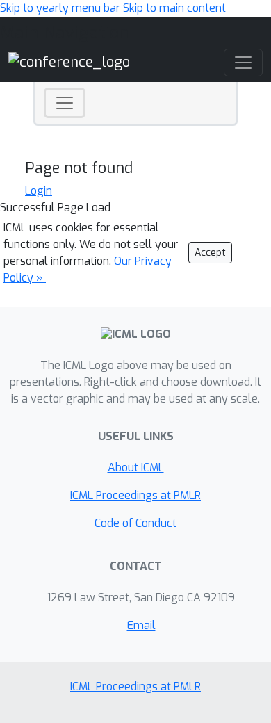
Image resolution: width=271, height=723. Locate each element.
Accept (210, 252)
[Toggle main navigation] (243, 62)
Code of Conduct (135, 523)
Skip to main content (174, 8)
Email (141, 625)
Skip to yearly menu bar (60, 8)
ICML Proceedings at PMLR (135, 495)
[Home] (69, 61)
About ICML (136, 467)
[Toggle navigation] (64, 103)
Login (38, 191)
